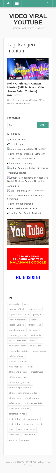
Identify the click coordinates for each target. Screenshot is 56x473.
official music (37, 371)
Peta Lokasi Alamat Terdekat (23, 208)
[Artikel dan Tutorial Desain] (7, 158)
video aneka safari (26, 429)
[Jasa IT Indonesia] (17, 190)
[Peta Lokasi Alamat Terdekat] (7, 208)
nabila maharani (16, 356)
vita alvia (13, 439)
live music (33, 330)
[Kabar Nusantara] (17, 148)
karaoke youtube (17, 330)
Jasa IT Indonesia (37, 190)
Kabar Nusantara (37, 148)
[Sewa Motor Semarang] (7, 163)
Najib (9, 95)
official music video (18, 377)
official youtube (32, 398)
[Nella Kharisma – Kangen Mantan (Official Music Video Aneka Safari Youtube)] (28, 68)
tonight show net (17, 413)
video (11, 429)
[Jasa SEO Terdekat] (7, 139)
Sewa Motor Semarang (20, 163)
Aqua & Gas (14, 185)
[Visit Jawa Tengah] (7, 172)
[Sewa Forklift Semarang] (7, 203)
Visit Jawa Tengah (17, 172)
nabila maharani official (19, 361)
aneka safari (14, 303)
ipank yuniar (38, 314)
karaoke (35, 319)
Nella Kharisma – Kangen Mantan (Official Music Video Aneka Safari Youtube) (26, 87)
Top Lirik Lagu (15, 144)
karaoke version (16, 324)
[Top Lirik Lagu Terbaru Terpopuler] (7, 144)
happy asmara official (19, 314)
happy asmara (34, 309)
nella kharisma (15, 366)
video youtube (30, 434)
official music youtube (19, 382)
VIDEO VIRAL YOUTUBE (28, 19)
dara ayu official (16, 309)
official (29, 366)
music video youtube (18, 351)
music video (35, 345)
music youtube (39, 351)
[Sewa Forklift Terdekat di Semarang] (7, 153)
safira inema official (33, 403)
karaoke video (34, 324)
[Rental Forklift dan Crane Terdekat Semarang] (7, 195)
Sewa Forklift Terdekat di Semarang (26, 153)
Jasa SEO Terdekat (17, 139)
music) (33, 340)
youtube (25, 439)
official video (15, 398)
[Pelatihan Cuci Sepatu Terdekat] (7, 213)
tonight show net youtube (21, 424)
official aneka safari (18, 371)
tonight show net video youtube (24, 419)
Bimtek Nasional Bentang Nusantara (26, 181)
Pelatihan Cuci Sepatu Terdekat (24, 213)
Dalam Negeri (15, 78)
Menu (16, 3)
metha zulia (35, 335)
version (40, 424)
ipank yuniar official (18, 319)
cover (26, 303)
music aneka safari (17, 345)
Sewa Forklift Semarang (20, 203)
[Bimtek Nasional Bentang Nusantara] (27, 177)
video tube (14, 434)
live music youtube (17, 335)
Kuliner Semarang (38, 167)
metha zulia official (17, 340)
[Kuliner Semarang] (18, 167)
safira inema (14, 403)
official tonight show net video (23, 392)
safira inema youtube (19, 408)
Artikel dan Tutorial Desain (22, 158)
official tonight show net (20, 387)
